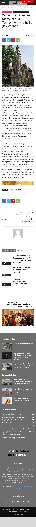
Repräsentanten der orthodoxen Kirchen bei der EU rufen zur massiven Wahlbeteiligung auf (26, 217)
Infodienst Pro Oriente (15, 189)
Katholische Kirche (5, 263)
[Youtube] (29, 502)
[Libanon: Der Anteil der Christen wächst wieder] (7, 400)
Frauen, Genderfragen (6, 275)
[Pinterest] (13, 40)
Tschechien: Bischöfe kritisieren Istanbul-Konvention (21, 269)
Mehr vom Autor (22, 250)
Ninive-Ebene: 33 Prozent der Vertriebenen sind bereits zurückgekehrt (23, 391)
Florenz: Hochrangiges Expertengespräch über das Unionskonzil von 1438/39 (23, 381)
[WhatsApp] (18, 40)
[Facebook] (4, 40)
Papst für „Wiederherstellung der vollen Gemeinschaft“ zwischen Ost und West (23, 366)
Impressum (6, 509)
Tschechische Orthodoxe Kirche (20, 12)
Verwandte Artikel (9, 250)
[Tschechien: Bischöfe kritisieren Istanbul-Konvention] (7, 271)
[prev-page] (3, 288)
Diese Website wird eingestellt (23, 343)
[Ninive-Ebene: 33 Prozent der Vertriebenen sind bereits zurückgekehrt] (7, 391)
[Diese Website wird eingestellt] (7, 346)
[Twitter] (9, 40)
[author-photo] (18, 238)
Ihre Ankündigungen (15, 511)
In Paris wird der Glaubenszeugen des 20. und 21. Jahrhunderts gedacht (10, 216)
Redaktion (7, 35)
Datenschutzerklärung (18, 509)
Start (3, 7)
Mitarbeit (28, 509)
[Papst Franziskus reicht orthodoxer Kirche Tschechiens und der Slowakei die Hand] (7, 281)
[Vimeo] (18, 502)
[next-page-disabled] (6, 288)
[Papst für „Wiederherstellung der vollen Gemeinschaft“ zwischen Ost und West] (7, 366)
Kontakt (24, 511)
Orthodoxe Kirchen (12, 7)
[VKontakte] (23, 502)
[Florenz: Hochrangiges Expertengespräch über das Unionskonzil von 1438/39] (7, 382)
